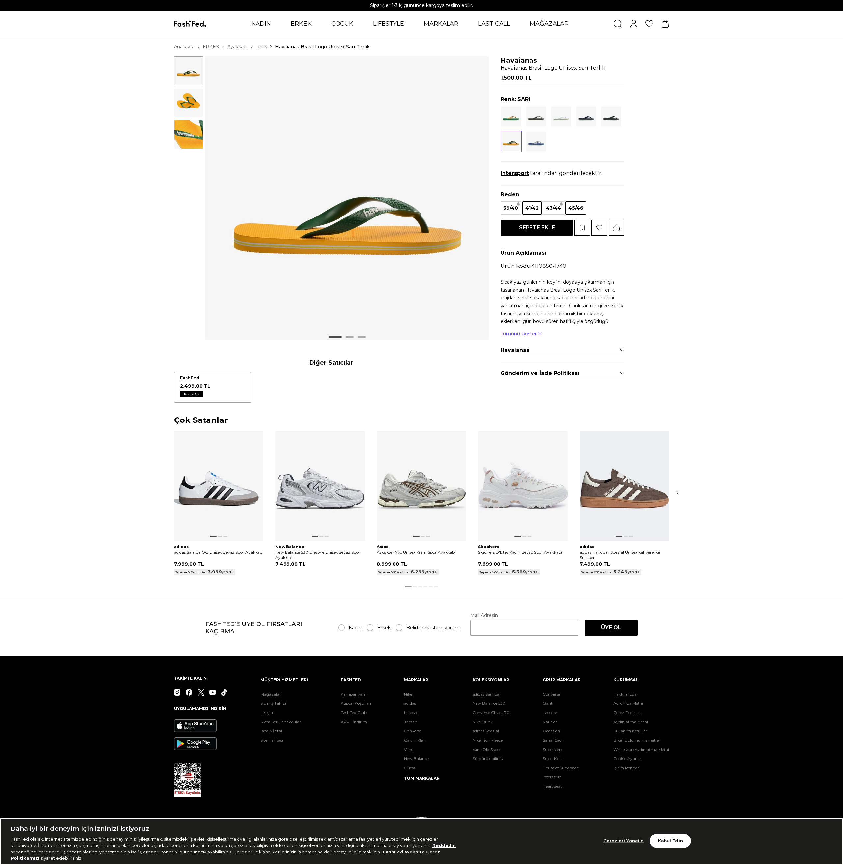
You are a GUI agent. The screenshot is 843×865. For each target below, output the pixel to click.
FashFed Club (354, 712)
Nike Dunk (483, 721)
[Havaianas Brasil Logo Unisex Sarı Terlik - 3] (188, 134)
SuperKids (552, 758)
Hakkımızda (625, 694)
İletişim (267, 712)
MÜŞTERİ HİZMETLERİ (284, 679)
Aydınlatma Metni (630, 721)
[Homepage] (190, 24)
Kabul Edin (670, 840)
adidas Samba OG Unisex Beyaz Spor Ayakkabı (218, 552)
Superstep (552, 749)
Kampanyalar (354, 694)
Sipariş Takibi (273, 703)
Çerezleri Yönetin (623, 840)
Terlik (261, 47)
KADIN (261, 23)
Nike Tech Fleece (488, 740)
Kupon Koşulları (356, 703)
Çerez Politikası (627, 712)
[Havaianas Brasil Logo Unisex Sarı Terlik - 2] (188, 102)
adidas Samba (486, 694)
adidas (410, 703)
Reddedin (444, 845)
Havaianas (519, 60)
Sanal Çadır (553, 740)
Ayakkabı (237, 47)
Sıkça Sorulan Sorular (280, 721)
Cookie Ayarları (627, 758)
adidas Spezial (486, 730)
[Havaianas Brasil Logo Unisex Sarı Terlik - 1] (188, 70)
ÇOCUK (342, 23)
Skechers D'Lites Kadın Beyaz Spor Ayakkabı (520, 552)
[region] (421, 841)
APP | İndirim (354, 721)
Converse (413, 730)
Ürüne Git (191, 394)
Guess (409, 767)
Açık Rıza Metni (628, 703)
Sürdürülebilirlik (488, 758)
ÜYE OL (611, 627)
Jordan (410, 721)
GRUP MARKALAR (562, 679)
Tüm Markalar (422, 778)
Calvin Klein (415, 740)
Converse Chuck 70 (491, 712)
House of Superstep (561, 767)
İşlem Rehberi (626, 767)
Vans (408, 749)
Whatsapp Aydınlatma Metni (641, 749)
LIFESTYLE (388, 23)
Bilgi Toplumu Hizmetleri (637, 740)
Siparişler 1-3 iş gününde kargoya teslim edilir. (421, 5)
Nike (408, 694)
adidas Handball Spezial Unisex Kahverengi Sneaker (620, 555)
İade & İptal (271, 730)
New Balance (416, 758)
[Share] (616, 228)
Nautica (550, 721)
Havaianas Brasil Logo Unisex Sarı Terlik (322, 47)
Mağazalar (270, 694)
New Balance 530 (489, 703)
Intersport (552, 777)
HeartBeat (552, 786)
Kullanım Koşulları (630, 730)
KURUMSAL (625, 679)
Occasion (551, 730)
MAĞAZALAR (549, 23)
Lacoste (411, 712)
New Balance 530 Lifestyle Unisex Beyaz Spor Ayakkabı (317, 555)
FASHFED (351, 679)
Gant (548, 703)
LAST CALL (494, 23)
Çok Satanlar (201, 420)
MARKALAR (441, 23)
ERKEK (301, 23)
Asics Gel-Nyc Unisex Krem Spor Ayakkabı (416, 552)
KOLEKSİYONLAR (491, 679)
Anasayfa (184, 47)
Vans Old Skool (487, 749)
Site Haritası (271, 740)
